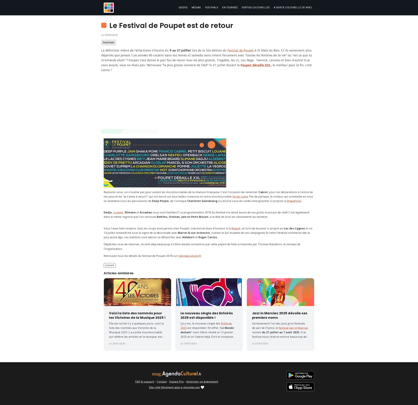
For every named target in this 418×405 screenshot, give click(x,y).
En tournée (230, 7)
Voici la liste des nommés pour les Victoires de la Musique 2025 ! (137, 315)
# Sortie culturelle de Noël (293, 7)
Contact (162, 381)
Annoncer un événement (202, 381)
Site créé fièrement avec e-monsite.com (174, 387)
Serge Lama (240, 196)
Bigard (236, 228)
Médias (196, 7)
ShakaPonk (294, 201)
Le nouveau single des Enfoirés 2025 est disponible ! (207, 315)
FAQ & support (144, 381)
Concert (109, 265)
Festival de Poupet (240, 50)
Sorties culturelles (256, 7)
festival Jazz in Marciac (293, 328)
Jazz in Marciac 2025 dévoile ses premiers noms (279, 315)
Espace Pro (176, 381)
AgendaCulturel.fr (189, 256)
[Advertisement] (209, 104)
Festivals (211, 7)
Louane (118, 212)
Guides (183, 7)
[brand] (109, 8)
